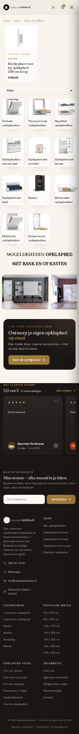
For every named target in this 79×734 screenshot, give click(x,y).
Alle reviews (66, 390)
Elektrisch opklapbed (55, 552)
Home (6, 20)
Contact (48, 697)
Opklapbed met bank (55, 539)
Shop (17, 20)
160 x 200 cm (51, 646)
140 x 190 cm (51, 626)
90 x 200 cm (50, 619)
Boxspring (9, 639)
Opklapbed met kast (55, 532)
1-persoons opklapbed (16, 612)
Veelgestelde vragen (55, 684)
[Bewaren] (33, 29)
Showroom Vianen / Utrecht (19, 591)
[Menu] (71, 7)
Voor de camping (13, 684)
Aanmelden (61, 499)
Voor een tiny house (15, 677)
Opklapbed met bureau (57, 546)
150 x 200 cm (51, 639)
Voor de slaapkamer (15, 704)
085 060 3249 (16, 563)
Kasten (7, 626)
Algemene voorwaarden (22, 727)
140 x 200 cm (51, 632)
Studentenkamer (13, 697)
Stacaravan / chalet (15, 690)
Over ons (48, 670)
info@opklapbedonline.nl (22, 580)
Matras (7, 646)
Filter (10, 90)
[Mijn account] (53, 7)
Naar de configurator (29, 360)
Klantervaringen (52, 690)
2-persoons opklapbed (16, 619)
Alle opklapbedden (54, 525)
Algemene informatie (55, 677)
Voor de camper (13, 670)
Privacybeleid (42, 727)
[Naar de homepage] (20, 520)
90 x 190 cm (50, 612)
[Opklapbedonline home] (16, 7)
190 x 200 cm (51, 652)
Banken (7, 632)
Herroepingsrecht (59, 727)
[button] (39, 91)
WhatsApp (14, 572)
